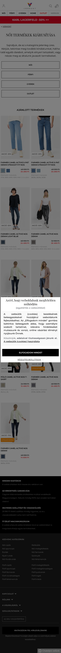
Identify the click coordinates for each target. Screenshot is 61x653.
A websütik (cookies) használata (22, 341)
